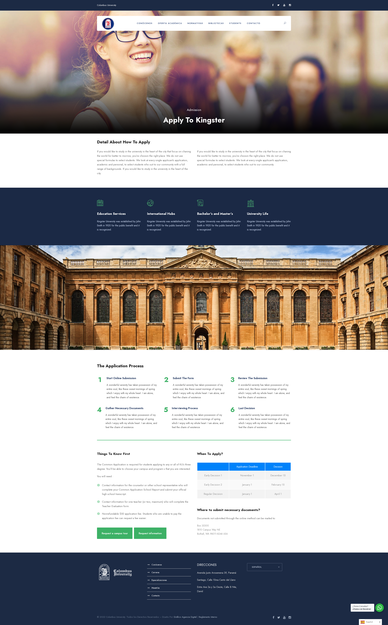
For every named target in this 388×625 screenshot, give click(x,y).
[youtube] (284, 5)
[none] (370, 622)
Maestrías (156, 587)
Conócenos (144, 23)
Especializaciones (159, 580)
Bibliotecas (216, 23)
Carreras (155, 572)
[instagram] (290, 5)
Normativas (195, 23)
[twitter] (278, 5)
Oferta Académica (170, 23)
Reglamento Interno (208, 617)
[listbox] (370, 622)
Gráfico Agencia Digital (185, 617)
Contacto (253, 23)
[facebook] (273, 5)
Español (257, 567)
